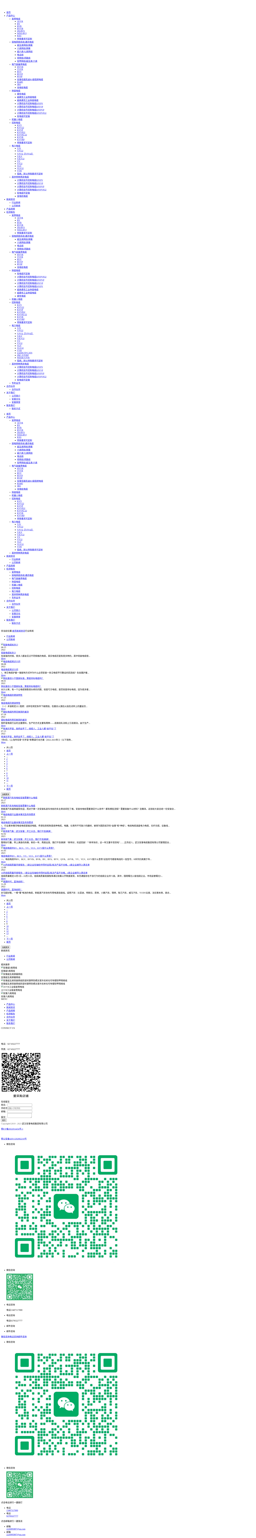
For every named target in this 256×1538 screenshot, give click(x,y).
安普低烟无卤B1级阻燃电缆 (30, 79)
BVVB (20, 28)
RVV (19, 72)
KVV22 (20, 127)
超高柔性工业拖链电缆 (27, 100)
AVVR (20, 21)
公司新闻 (16, 206)
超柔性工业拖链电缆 (26, 97)
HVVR (20, 67)
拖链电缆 (16, 91)
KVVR (20, 137)
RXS (19, 36)
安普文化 (16, 399)
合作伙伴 (10, 386)
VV (18, 161)
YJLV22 (20, 159)
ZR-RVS (21, 31)
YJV (19, 148)
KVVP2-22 (22, 135)
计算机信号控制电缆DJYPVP (30, 110)
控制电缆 (16, 123)
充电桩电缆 (22, 87)
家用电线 (16, 19)
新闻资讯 (10, 199)
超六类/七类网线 (25, 51)
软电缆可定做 (23, 116)
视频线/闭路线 (23, 58)
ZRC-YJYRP (23, 355)
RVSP (19, 76)
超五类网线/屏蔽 (25, 45)
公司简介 (16, 396)
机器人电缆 (17, 119)
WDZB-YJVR (23, 358)
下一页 (9, 786)
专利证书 (16, 383)
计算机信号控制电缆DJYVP (30, 107)
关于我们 (10, 393)
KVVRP (21, 139)
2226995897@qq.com (15, 1529)
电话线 (20, 55)
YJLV (19, 156)
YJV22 (20, 151)
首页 (8, 12)
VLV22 (20, 168)
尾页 (8, 789)
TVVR (20, 69)
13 (7, 933)
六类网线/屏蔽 (23, 48)
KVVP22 (21, 132)
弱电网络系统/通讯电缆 (23, 42)
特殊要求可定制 (24, 39)
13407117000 (12, 1510)
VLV (19, 166)
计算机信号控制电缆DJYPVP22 (31, 113)
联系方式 (16, 408)
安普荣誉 (16, 402)
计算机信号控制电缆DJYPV (30, 103)
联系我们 (10, 405)
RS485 (20, 82)
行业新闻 (16, 202)
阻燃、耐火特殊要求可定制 (30, 174)
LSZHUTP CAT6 (24, 353)
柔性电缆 (21, 94)
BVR (19, 26)
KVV (19, 125)
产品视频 (10, 209)
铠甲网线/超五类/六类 (27, 61)
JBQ (19, 84)
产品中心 (10, 16)
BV (18, 24)
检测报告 (10, 212)
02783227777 (12, 1516)
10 (7, 778)
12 (7, 931)
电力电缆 (16, 146)
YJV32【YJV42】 (25, 154)
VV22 (19, 163)
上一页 (9, 754)
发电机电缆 (22, 196)
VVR (19, 171)
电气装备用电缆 (19, 64)
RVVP (20, 74)
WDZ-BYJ (22, 33)
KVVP (20, 130)
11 (7, 780)
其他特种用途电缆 (20, 177)
